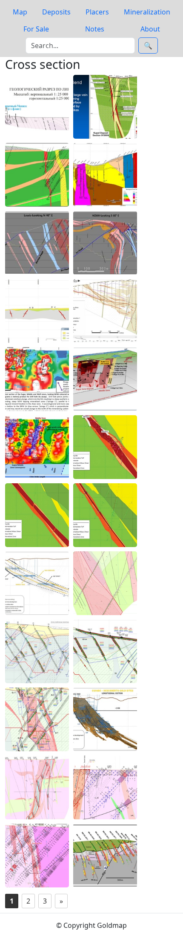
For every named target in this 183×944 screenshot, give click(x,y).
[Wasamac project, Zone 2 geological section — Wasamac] (105, 515)
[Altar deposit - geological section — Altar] (105, 175)
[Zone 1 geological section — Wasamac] (37, 515)
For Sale (36, 29)
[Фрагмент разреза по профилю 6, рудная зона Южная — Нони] (37, 787)
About (150, 29)
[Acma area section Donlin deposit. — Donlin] (105, 243)
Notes (94, 29)
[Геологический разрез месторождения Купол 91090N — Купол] (105, 107)
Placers (97, 12)
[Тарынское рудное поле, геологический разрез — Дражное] (37, 107)
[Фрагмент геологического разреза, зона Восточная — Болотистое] (37, 719)
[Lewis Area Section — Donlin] (37, 243)
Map (20, 12)
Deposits (56, 12)
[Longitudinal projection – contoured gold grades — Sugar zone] (37, 447)
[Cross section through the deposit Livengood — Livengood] (105, 855)
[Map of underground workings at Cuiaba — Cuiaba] (105, 719)
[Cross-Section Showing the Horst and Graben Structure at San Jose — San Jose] (37, 311)
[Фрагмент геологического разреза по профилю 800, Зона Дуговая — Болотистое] (37, 651)
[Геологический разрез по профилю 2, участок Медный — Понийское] (105, 583)
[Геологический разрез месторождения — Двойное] (37, 175)
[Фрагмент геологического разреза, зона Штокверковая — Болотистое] (105, 651)
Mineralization (147, 12)
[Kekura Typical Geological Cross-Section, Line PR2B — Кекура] (105, 311)
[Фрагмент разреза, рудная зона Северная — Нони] (37, 855)
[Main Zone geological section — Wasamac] (105, 447)
